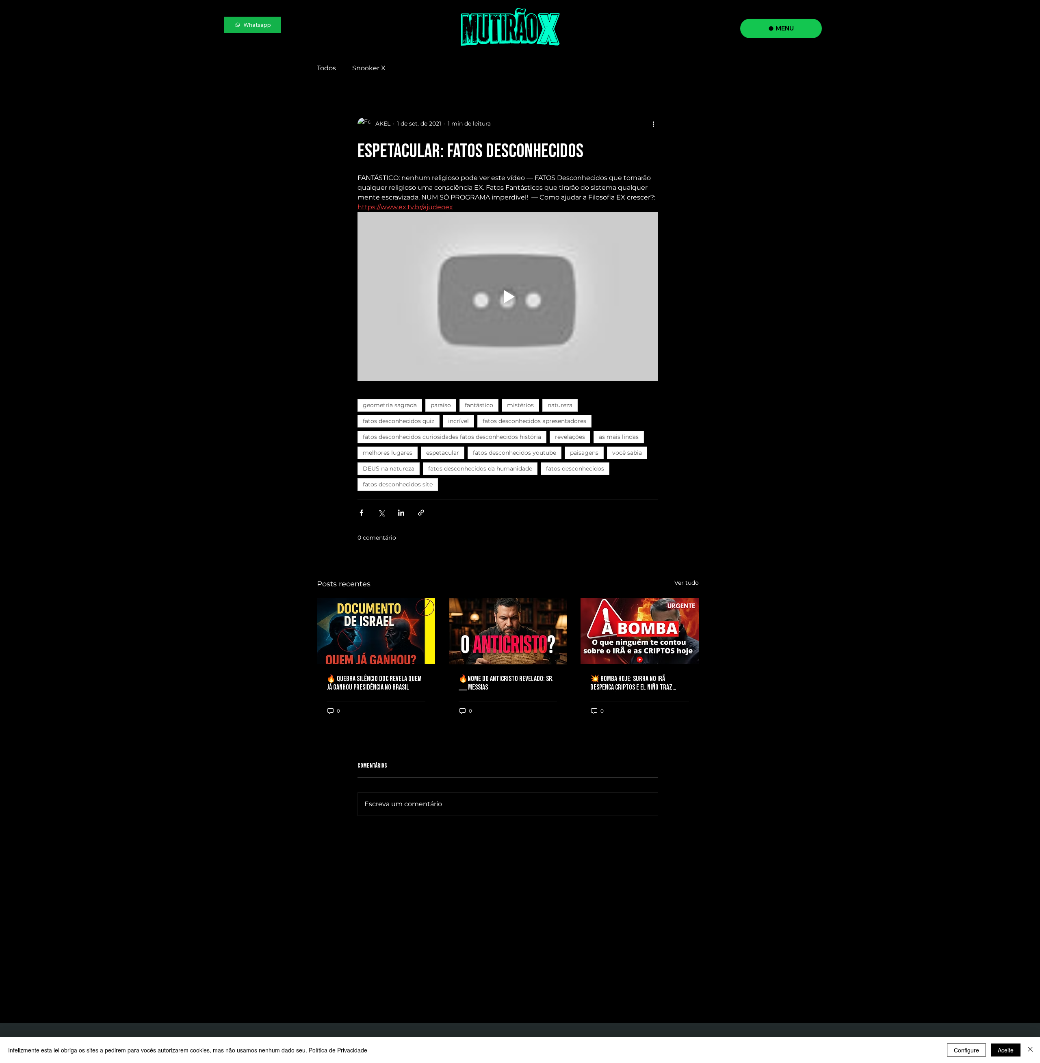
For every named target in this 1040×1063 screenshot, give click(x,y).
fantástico (479, 405)
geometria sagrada (390, 405)
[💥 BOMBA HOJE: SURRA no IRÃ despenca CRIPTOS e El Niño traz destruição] (640, 631)
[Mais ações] (653, 124)
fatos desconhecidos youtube (514, 452)
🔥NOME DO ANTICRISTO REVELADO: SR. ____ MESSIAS (506, 683)
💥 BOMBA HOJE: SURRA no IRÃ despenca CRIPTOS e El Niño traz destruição (631, 683)
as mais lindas (619, 436)
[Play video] (508, 296)
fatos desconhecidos (575, 468)
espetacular (442, 452)
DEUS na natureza (388, 468)
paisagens (584, 452)
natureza (560, 405)
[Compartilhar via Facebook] (361, 512)
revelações (570, 436)
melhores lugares (387, 452)
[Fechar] (1030, 1049)
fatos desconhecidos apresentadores (534, 421)
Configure (966, 1050)
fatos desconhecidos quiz (398, 421)
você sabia (627, 452)
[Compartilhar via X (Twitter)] (381, 512)
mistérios (520, 405)
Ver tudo (686, 582)
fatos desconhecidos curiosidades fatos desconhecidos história (452, 436)
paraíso (441, 405)
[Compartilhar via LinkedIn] (401, 512)
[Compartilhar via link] (421, 512)
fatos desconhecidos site (398, 484)
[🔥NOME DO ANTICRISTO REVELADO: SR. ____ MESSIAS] (508, 631)
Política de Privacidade (338, 1050)
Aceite (1006, 1050)
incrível (458, 421)
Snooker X (369, 68)
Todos (326, 68)
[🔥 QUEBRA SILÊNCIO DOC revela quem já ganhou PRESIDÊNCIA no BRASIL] (376, 631)
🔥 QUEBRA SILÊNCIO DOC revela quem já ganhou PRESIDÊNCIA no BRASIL (374, 683)
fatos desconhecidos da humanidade (480, 468)
